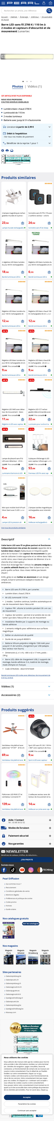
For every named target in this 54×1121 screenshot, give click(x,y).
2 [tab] (27, 81)
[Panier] (50, 3)
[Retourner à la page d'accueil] (23, 3)
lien (40, 1073)
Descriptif (7, 539)
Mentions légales (12, 895)
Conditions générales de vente (17, 891)
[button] (27, 127)
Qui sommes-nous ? (13, 884)
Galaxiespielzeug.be (13, 1005)
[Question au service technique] (12, 150)
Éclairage (24, 17)
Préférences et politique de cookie (19, 898)
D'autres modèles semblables (15, 102)
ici (47, 1090)
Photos (17, 86)
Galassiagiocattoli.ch (14, 987)
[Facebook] (3, 150)
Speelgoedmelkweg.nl (14, 998)
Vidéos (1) (35, 86)
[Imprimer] (8, 150)
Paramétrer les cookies (27, 1104)
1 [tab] (23, 81)
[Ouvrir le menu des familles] (3, 3)
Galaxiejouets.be (12, 1001)
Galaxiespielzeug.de (13, 976)
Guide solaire (11, 909)
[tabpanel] (27, 57)
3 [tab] (31, 81)
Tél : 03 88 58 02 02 (16, 822)
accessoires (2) (10, 695)
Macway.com (11, 1012)
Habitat (14, 17)
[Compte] (44, 3)
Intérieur (35, 17)
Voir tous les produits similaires (13, 528)
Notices (9, 905)
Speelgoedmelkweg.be (14, 1009)
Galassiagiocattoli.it (13, 994)
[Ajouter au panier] (22, 223)
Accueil (4, 17)
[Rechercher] (49, 10)
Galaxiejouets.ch (12, 980)
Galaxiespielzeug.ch (13, 983)
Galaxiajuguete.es (13, 990)
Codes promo (11, 902)
